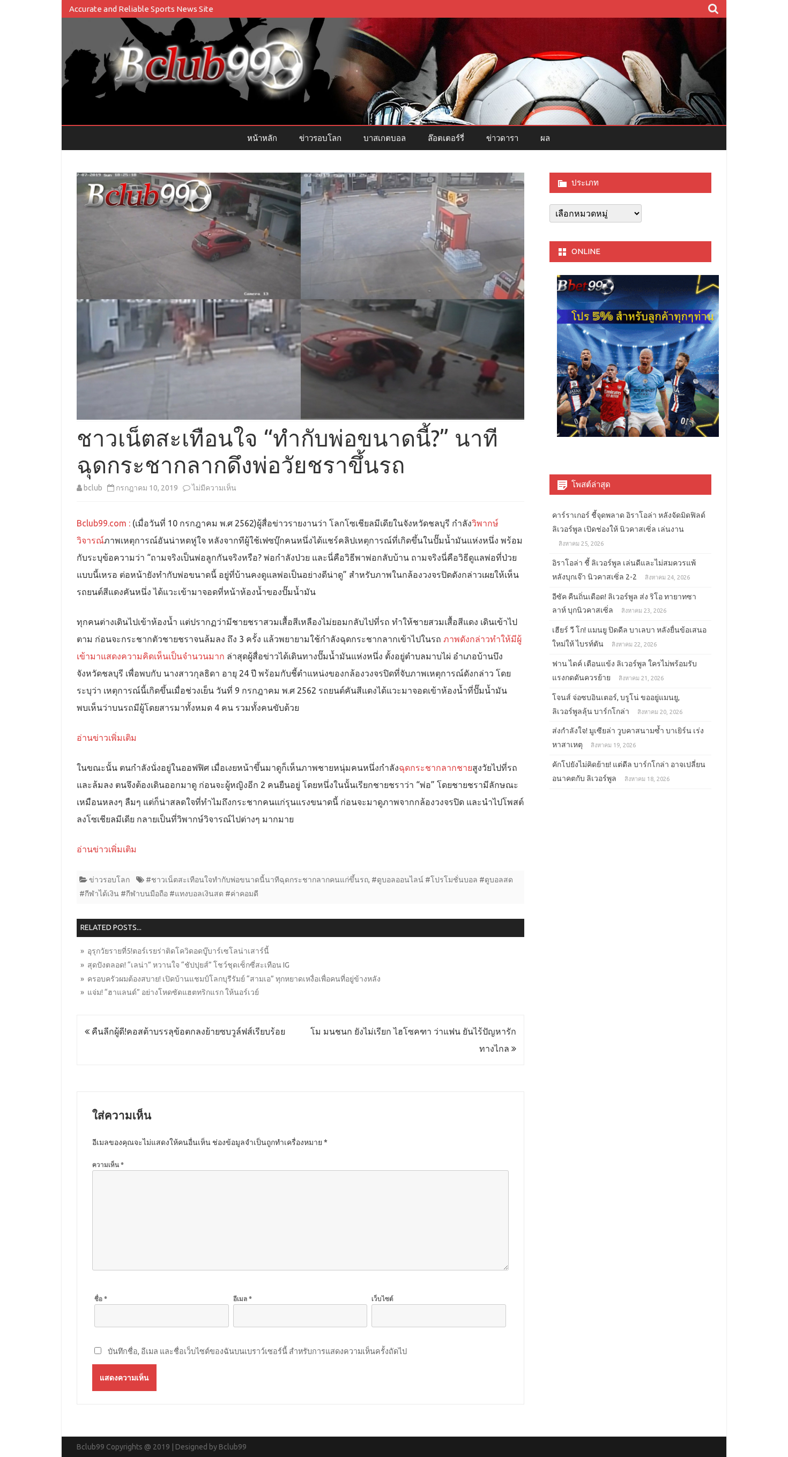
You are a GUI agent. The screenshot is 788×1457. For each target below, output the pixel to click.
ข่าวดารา (502, 138)
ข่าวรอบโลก (320, 138)
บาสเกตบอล (384, 138)
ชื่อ (100, 1298)
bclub (93, 488)
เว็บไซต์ (382, 1298)
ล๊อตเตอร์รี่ (446, 138)
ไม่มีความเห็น (214, 488)
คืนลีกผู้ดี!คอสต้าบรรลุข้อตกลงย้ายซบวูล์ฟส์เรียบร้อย (187, 1031)
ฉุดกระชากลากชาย (435, 767)
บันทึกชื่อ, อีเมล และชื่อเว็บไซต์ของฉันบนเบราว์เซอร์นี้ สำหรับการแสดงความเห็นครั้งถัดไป (257, 1351)
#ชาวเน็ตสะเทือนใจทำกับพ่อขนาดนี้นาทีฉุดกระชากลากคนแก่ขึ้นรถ (257, 879)
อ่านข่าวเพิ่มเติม (107, 737)
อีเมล (242, 1298)
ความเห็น (108, 1164)
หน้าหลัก (262, 138)
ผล (545, 138)
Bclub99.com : (103, 523)
